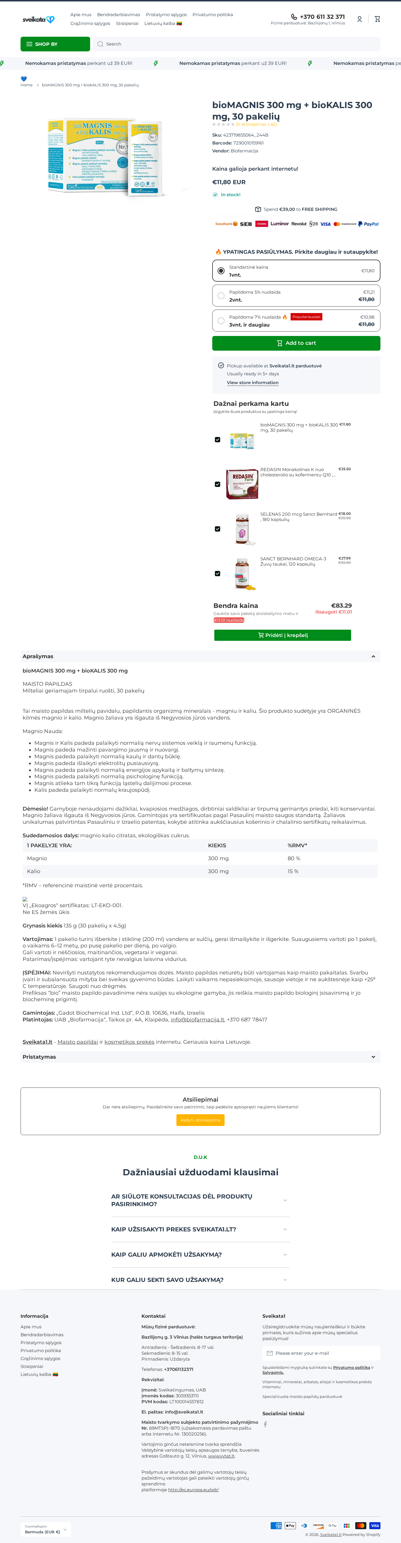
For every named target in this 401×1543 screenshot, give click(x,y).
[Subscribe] (373, 1353)
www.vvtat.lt (221, 1456)
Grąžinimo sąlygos (40, 1358)
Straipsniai (32, 1366)
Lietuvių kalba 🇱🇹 (39, 1374)
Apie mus (31, 1326)
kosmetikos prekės (129, 1042)
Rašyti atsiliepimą (200, 1120)
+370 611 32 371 (322, 16)
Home (27, 85)
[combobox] (236, 44)
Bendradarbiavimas (42, 1334)
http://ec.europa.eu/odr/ (193, 1489)
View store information (253, 382)
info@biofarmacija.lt (197, 1019)
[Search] (98, 44)
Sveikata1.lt (331, 1534)
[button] (377, 19)
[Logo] (40, 19)
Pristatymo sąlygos (41, 1342)
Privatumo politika (41, 1350)
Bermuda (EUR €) (42, 1531)
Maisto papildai (78, 1042)
